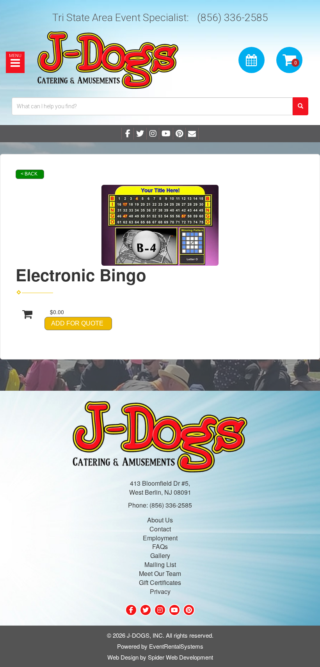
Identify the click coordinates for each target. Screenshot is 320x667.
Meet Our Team (160, 573)
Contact (160, 528)
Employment (160, 537)
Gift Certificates (160, 582)
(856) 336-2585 (232, 17)
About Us (160, 519)
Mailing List (160, 564)
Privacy (160, 591)
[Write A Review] (153, 133)
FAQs (160, 546)
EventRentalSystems (176, 646)
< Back (29, 174)
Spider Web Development (180, 657)
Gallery (160, 555)
